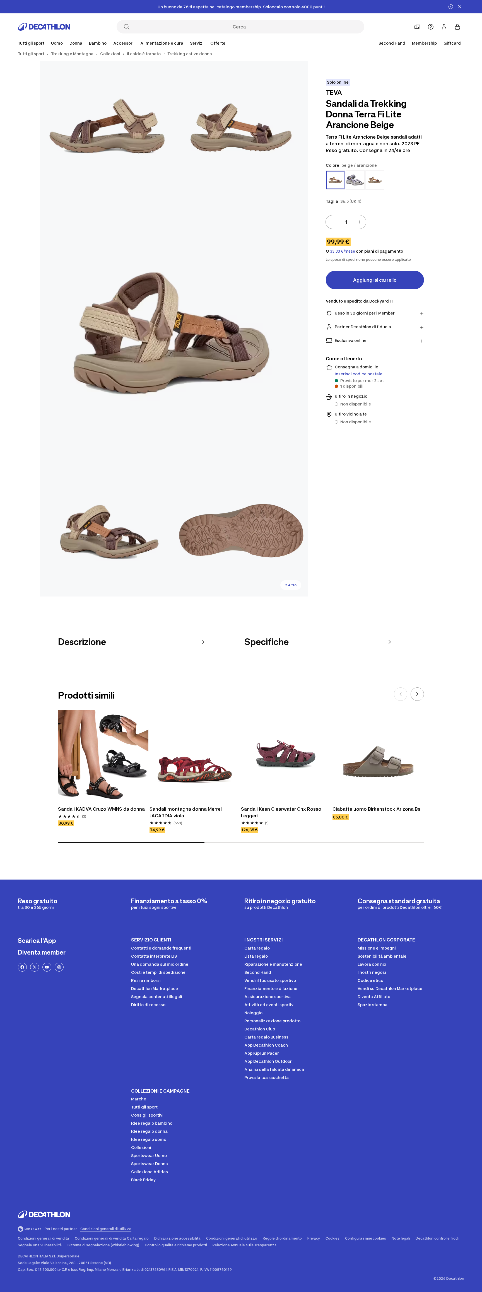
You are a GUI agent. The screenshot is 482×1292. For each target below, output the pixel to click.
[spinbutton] (346, 222)
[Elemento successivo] (417, 694)
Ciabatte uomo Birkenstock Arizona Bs (376, 809)
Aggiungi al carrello (375, 280)
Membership (424, 43)
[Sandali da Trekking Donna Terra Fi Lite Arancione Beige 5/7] (241, 530)
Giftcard (452, 43)
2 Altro (291, 585)
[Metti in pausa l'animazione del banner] (450, 6)
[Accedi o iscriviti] (444, 26)
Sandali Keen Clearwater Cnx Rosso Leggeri (281, 812)
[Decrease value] (332, 222)
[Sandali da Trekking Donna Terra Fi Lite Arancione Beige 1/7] (241, 128)
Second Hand (392, 43)
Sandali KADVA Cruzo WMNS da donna (101, 809)
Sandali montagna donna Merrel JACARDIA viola (186, 812)
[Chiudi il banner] (459, 6)
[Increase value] (359, 222)
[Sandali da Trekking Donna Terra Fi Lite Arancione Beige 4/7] (107, 530)
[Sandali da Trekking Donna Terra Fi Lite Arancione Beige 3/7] (174, 329)
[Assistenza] (430, 26)
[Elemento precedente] (400, 694)
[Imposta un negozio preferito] (417, 26)
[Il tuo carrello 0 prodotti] (457, 26)
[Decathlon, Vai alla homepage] (44, 27)
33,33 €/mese (342, 251)
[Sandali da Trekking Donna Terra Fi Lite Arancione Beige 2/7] (107, 128)
